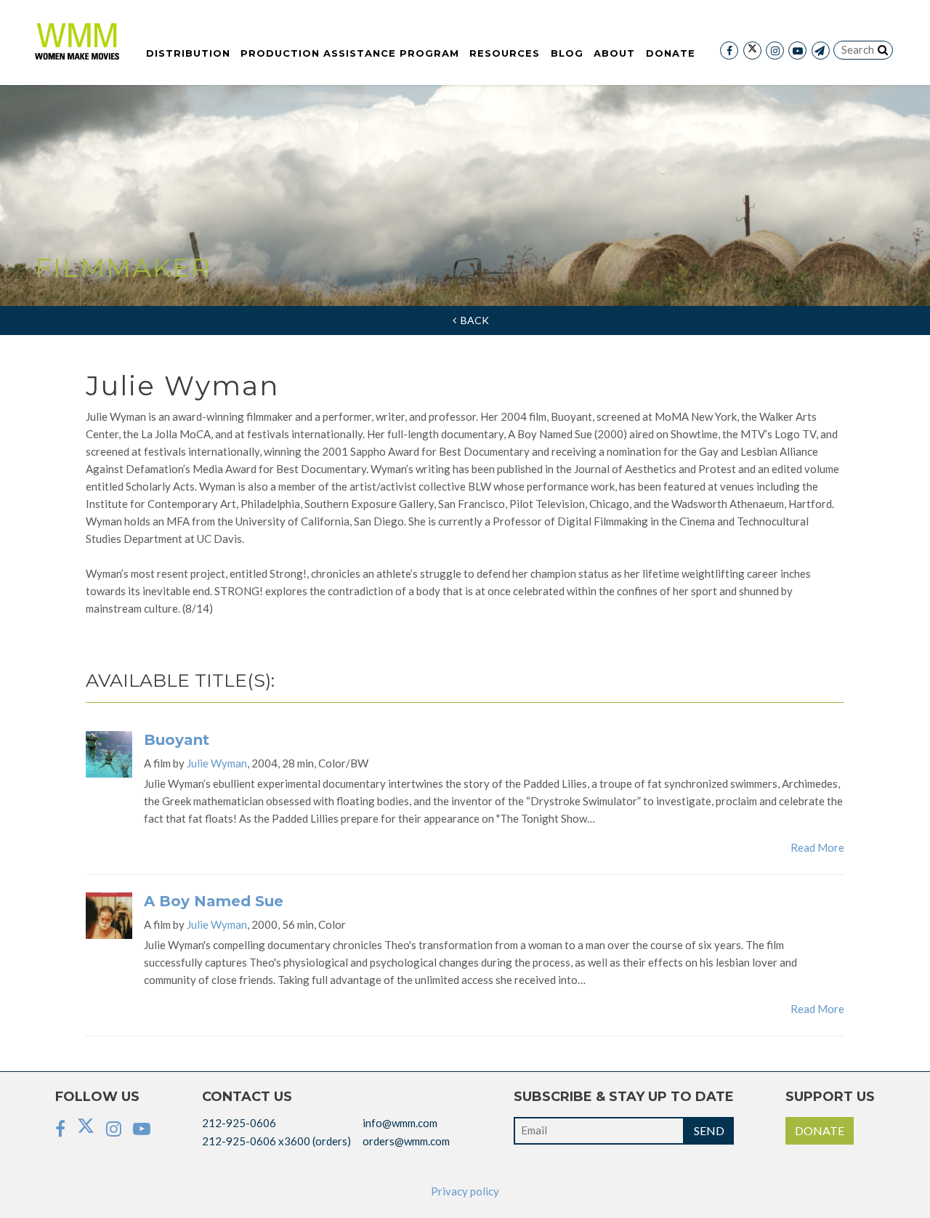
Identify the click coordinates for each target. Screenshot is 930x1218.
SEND (709, 1130)
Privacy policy (465, 1191)
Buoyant (176, 740)
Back (472, 320)
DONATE (819, 1130)
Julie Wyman (217, 763)
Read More (817, 847)
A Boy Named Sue (213, 901)
